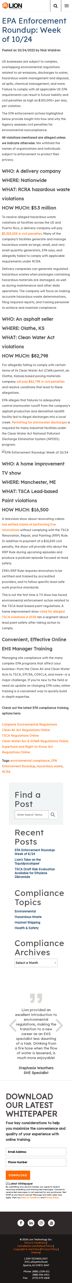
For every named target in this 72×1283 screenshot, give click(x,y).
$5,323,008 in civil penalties (22, 233)
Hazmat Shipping (27, 922)
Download (18, 1175)
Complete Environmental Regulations (29, 724)
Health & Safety (27, 928)
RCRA (6, 772)
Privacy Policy (52, 1197)
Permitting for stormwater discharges (39, 422)
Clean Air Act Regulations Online (26, 730)
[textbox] (36, 962)
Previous (12, 1024)
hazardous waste (50, 766)
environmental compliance (30, 760)
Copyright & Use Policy (27, 1249)
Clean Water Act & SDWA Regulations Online (35, 741)
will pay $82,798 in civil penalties (41, 381)
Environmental (25, 911)
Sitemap (36, 1252)
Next (59, 1024)
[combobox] (36, 963)
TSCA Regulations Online (20, 735)
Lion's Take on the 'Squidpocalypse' (28, 861)
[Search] (55, 6)
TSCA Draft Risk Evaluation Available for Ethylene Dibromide (35, 873)
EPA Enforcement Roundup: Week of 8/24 (35, 852)
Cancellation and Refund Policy (35, 1246)
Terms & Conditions (31, 1197)
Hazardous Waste (28, 917)
